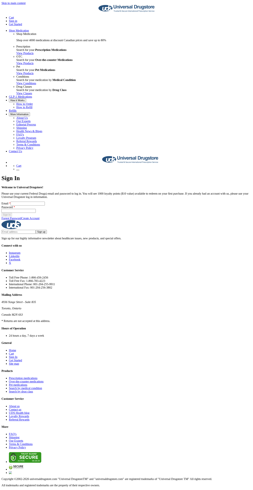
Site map (14, 363)
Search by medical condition (25, 388)
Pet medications (18, 384)
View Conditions (26, 83)
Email (6, 203)
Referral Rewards (26, 141)
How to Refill (24, 107)
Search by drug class (21, 391)
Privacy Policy (24, 147)
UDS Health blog (19, 412)
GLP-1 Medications (20, 96)
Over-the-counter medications (26, 381)
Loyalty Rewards (19, 416)
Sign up (41, 231)
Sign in (13, 20)
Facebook (14, 259)
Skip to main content (13, 3)
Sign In (7, 214)
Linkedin (14, 256)
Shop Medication (19, 30)
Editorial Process (26, 124)
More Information (19, 114)
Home (12, 350)
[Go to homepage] (126, 11)
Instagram (14, 252)
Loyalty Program (26, 137)
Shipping (21, 127)
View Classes (24, 93)
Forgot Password (11, 218)
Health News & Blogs (29, 131)
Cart (11, 353)
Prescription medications (23, 378)
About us (14, 406)
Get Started (15, 24)
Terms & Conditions (28, 144)
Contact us (15, 409)
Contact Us (15, 151)
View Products (25, 53)
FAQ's (20, 134)
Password (8, 207)
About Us (22, 117)
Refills (12, 110)
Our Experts (23, 121)
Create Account (30, 218)
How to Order (24, 103)
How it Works (17, 100)
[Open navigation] (17, 170)
